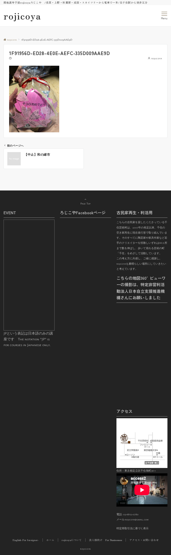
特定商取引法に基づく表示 (132, 528)
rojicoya (22, 15)
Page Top (85, 203)
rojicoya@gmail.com (137, 519)
